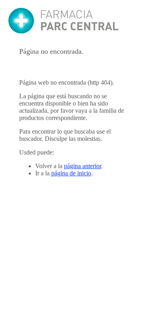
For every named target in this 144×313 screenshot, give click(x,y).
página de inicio (71, 173)
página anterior (82, 166)
